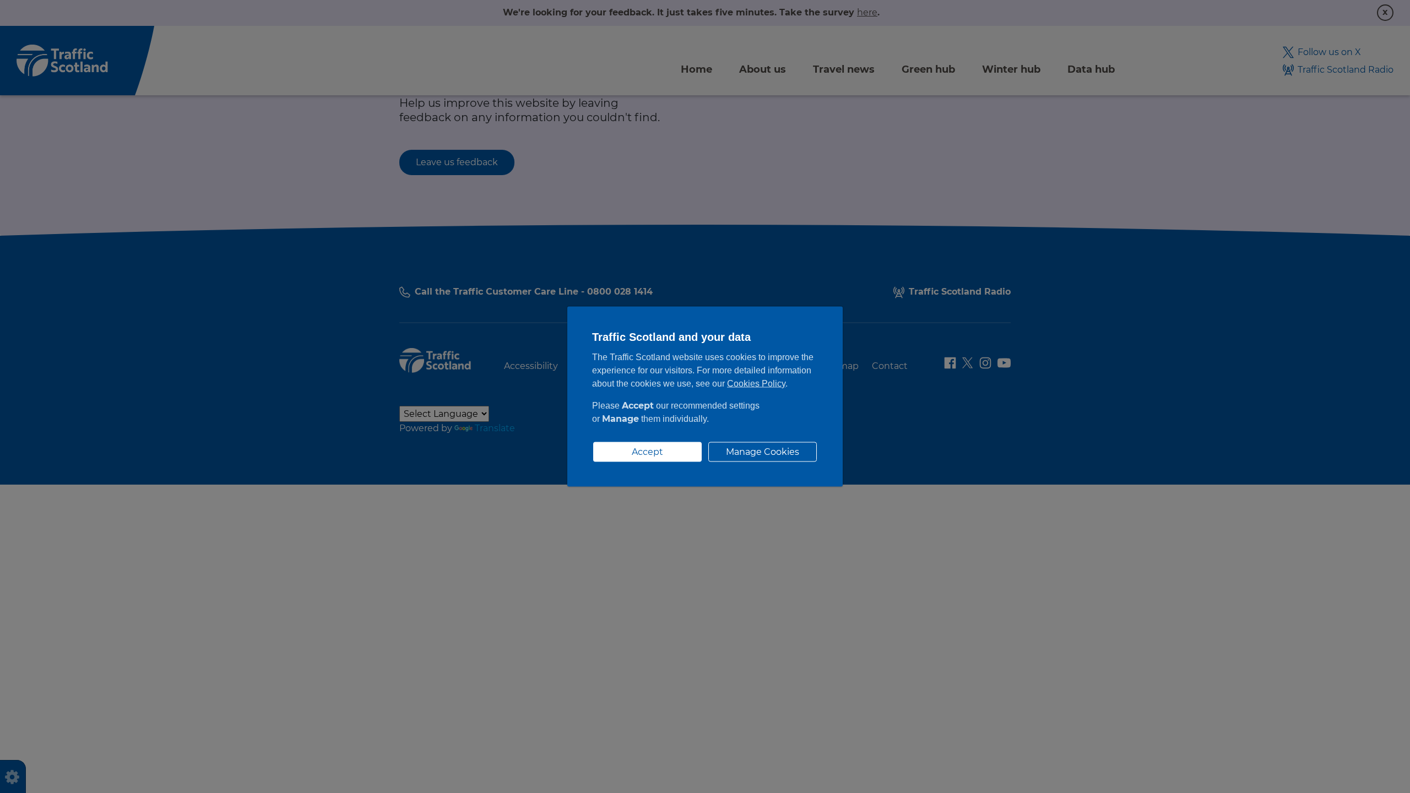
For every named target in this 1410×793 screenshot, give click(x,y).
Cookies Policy (756, 383)
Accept (647, 452)
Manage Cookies (762, 452)
